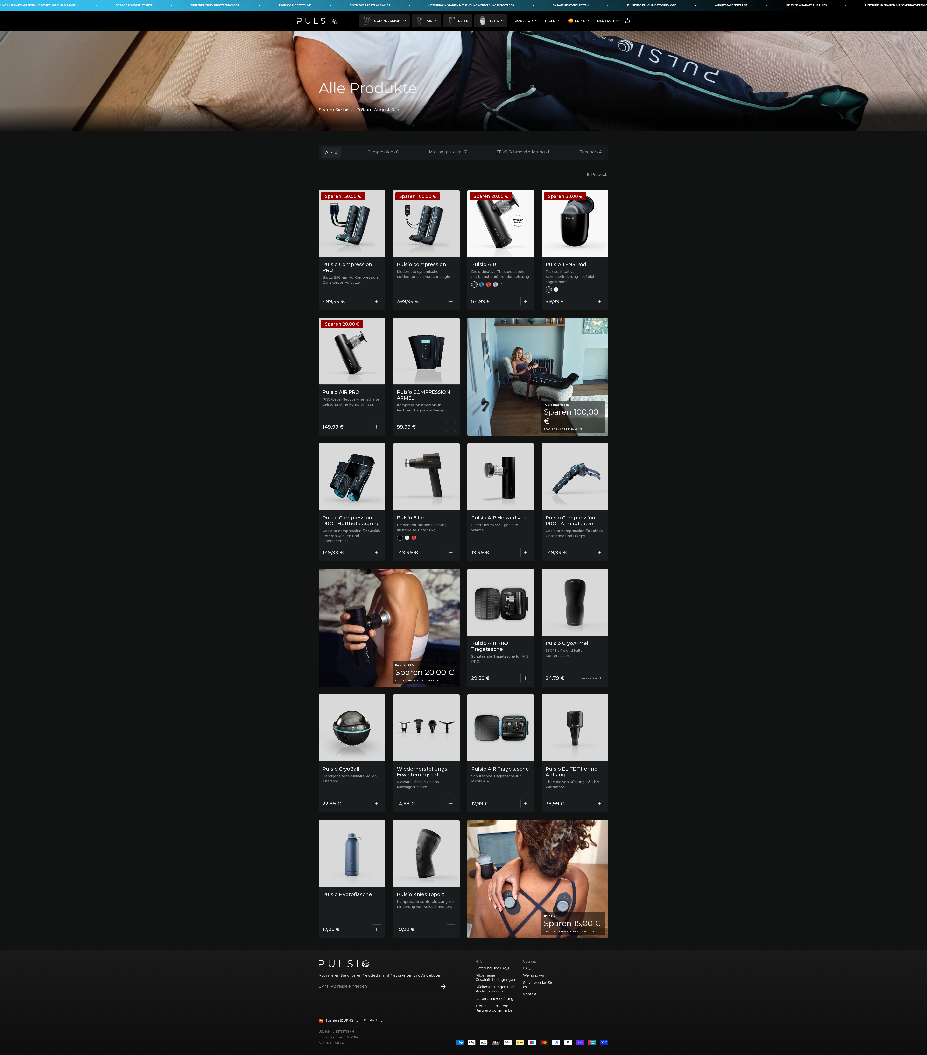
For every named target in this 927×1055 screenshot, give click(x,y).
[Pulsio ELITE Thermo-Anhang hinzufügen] (599, 803)
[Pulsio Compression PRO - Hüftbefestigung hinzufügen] (376, 552)
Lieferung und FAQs (492, 968)
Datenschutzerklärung (494, 999)
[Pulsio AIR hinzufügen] (525, 301)
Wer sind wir (533, 975)
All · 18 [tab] (331, 152)
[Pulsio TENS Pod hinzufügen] (599, 301)
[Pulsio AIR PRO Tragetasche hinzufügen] (525, 678)
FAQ (527, 968)
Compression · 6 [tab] (383, 152)
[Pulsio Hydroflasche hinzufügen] (376, 929)
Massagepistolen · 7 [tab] (448, 152)
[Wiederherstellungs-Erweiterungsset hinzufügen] (451, 803)
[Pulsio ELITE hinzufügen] (451, 552)
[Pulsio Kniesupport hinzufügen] (451, 929)
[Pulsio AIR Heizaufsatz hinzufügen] (525, 552)
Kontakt (530, 994)
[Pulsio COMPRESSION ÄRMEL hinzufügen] (451, 427)
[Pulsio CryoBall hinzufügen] (376, 803)
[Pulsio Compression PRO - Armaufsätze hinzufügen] (599, 552)
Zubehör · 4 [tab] (590, 152)
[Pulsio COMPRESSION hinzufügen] (451, 301)
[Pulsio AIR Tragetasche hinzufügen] (525, 803)
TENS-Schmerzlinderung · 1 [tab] (523, 152)
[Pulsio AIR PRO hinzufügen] (376, 427)
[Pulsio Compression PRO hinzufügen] (376, 301)
